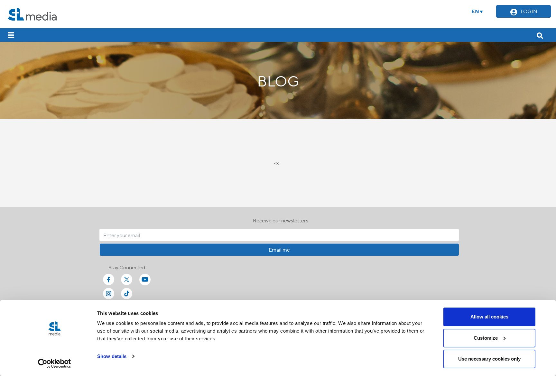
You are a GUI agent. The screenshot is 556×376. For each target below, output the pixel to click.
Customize (486, 338)
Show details (111, 356)
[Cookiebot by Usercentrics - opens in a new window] (54, 363)
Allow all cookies (489, 316)
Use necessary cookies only (489, 359)
